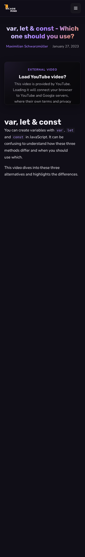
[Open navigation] (76, 8)
